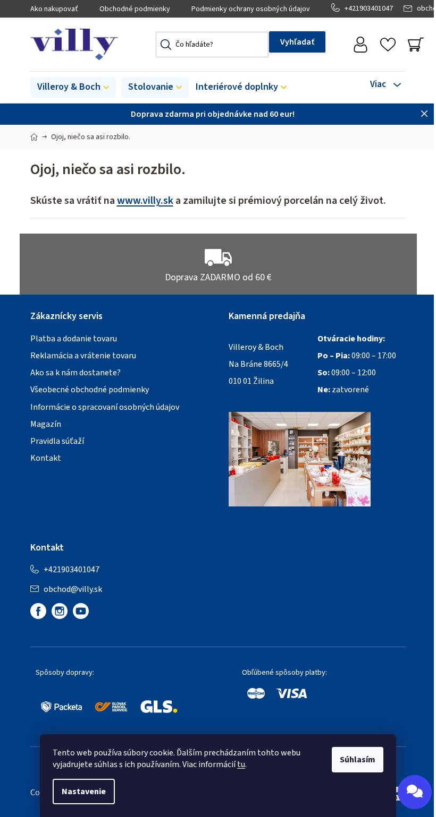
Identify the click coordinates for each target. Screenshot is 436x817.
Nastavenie (84, 791)
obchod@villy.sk (73, 589)
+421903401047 (369, 8)
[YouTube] (81, 611)
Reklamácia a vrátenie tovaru (83, 356)
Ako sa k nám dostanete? (75, 373)
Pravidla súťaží (57, 441)
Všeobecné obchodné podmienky (89, 389)
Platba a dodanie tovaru (73, 339)
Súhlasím (357, 760)
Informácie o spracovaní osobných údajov (104, 407)
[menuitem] (73, 87)
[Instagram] (60, 611)
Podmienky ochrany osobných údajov (250, 9)
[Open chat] (415, 792)
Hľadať (297, 42)
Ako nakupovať (54, 9)
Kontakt (45, 458)
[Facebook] (38, 611)
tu (241, 764)
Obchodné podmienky (134, 9)
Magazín (45, 424)
